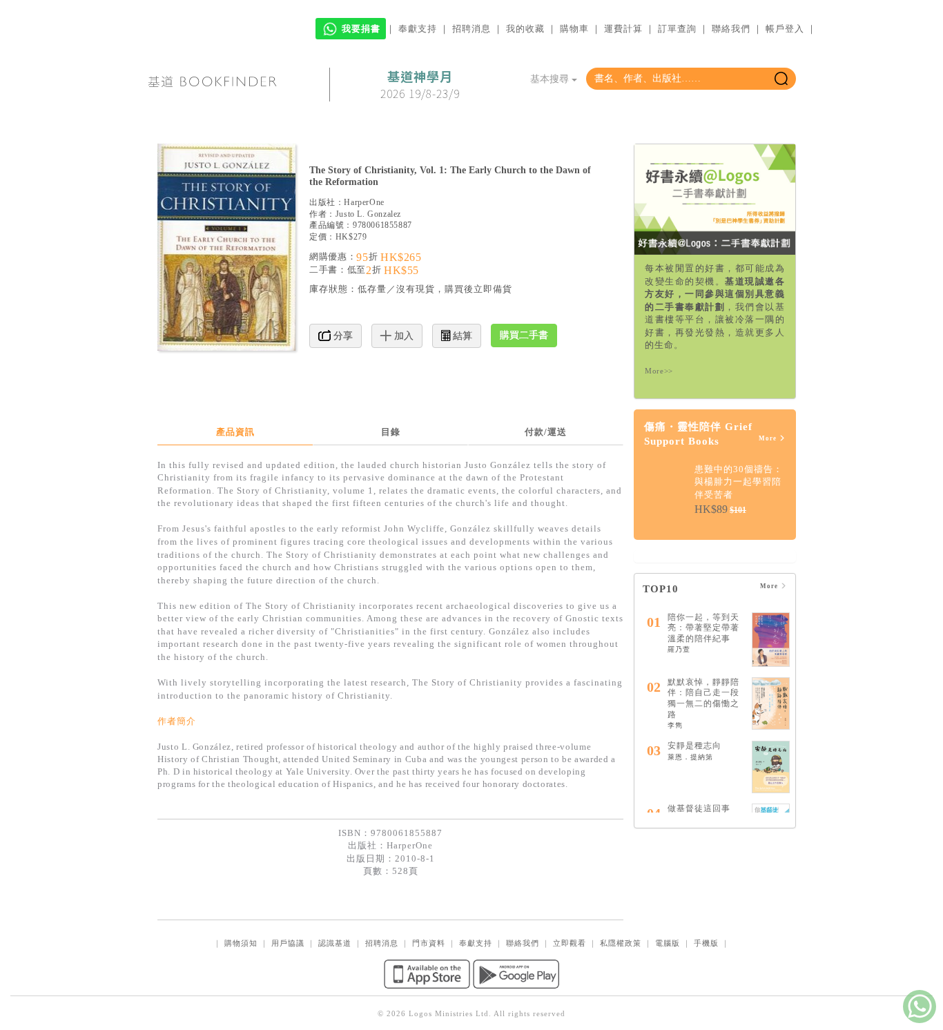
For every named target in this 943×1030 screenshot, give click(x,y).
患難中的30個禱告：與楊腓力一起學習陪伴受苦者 (738, 482)
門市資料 (428, 943)
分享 (342, 336)
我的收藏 (525, 28)
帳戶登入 (785, 28)
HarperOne (364, 202)
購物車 (574, 28)
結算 (461, 336)
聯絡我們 (731, 28)
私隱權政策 (620, 943)
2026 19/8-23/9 (420, 84)
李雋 (675, 725)
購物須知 (240, 943)
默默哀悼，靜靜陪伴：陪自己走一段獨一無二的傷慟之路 (703, 698)
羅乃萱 (679, 649)
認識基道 (334, 943)
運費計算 (623, 28)
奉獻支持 (417, 28)
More (769, 438)
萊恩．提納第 (690, 757)
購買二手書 (524, 335)
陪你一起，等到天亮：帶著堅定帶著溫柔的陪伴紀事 (703, 627)
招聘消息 (471, 28)
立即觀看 (569, 943)
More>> (659, 371)
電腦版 (667, 943)
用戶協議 (287, 943)
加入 (402, 336)
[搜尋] (781, 79)
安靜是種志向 (694, 745)
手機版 (706, 943)
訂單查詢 (677, 28)
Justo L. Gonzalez (368, 214)
